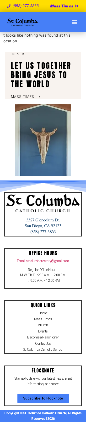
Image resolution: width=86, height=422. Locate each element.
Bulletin (43, 325)
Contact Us (43, 343)
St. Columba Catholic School (43, 349)
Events (43, 331)
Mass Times (43, 319)
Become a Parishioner (43, 337)
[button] (74, 22)
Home (42, 313)
